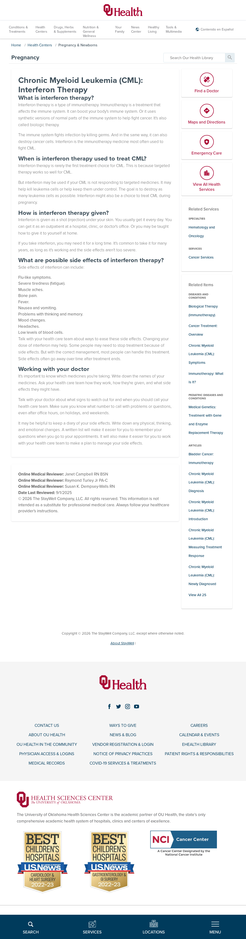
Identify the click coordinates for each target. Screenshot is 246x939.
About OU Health (47, 735)
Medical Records (47, 763)
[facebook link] (109, 706)
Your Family (119, 29)
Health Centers (41, 29)
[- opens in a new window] (65, 799)
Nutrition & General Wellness (91, 31)
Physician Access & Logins (46, 754)
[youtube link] (136, 706)
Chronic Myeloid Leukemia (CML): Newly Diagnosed (202, 575)
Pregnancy (25, 57)
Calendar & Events (199, 735)
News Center (136, 29)
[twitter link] (118, 706)
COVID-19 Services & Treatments (123, 763)
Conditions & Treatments (18, 29)
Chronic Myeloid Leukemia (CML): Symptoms (202, 354)
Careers (199, 725)
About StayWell (122, 643)
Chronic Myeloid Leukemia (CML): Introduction (202, 510)
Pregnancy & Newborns (77, 45)
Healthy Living (153, 29)
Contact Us (47, 725)
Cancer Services (201, 257)
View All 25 (197, 595)
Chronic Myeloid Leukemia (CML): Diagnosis (202, 482)
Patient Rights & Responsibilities (199, 754)
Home (16, 45)
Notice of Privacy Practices (123, 754)
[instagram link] (127, 706)
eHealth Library (199, 744)
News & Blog (123, 735)
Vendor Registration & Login (123, 744)
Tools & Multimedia (174, 29)
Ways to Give (122, 725)
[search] (194, 57)
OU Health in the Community (47, 744)
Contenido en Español (217, 29)
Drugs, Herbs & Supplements (65, 29)
